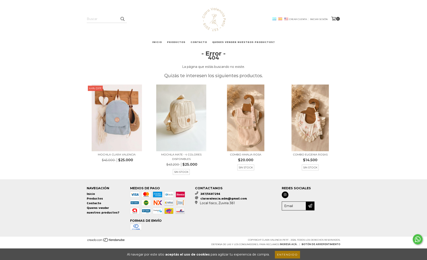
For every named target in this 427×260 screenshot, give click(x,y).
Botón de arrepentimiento (321, 244)
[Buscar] (122, 19)
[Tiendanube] (106, 241)
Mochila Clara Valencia (117, 154)
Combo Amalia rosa (245, 154)
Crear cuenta (298, 19)
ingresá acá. (288, 244)
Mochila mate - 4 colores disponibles (181, 157)
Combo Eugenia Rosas (310, 154)
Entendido (287, 254)
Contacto (199, 42)
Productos (176, 42)
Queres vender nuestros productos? (243, 42)
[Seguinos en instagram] (285, 194)
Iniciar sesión (319, 19)
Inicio (157, 42)
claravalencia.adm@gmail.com (223, 198)
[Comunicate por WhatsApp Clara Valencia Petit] (418, 239)
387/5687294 (210, 194)
